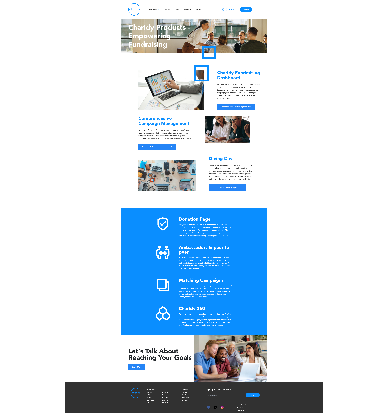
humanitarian (151, 400)
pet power (150, 395)
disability (149, 397)
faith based (165, 400)
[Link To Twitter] (215, 407)
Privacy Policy (241, 407)
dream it (165, 402)
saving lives (150, 392)
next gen (165, 395)
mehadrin (165, 392)
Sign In (231, 9)
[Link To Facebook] (209, 407)
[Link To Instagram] (222, 407)
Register (246, 9)
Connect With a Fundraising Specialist (236, 106)
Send (253, 395)
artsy (148, 402)
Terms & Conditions (243, 405)
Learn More (137, 367)
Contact (198, 9)
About (176, 9)
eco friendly (166, 397)
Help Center (187, 9)
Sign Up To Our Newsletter (219, 389)
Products (167, 9)
